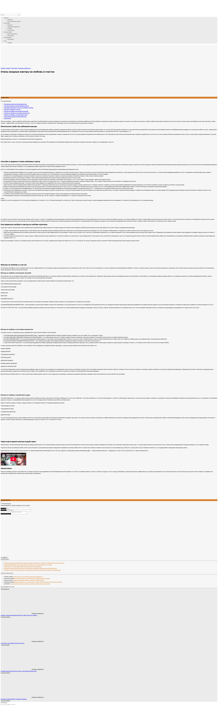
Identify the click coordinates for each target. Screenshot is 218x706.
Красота (6, 17)
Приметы (10, 25)
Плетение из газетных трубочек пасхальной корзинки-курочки (32, 578)
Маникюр (10, 19)
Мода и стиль (8, 32)
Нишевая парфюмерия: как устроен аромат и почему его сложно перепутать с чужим (28, 564)
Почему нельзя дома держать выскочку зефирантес (28, 576)
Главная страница (5, 68)
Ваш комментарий (6, 513)
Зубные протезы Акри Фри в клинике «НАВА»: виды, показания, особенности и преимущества (30, 568)
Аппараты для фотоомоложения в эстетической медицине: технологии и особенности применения (32, 570)
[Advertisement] (52, 487)
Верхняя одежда (12, 33)
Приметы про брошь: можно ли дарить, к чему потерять (28, 580)
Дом (5, 41)
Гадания (9, 28)
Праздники (10, 39)
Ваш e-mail (3, 510)
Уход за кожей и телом (13, 21)
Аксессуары (10, 35)
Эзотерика (7, 23)
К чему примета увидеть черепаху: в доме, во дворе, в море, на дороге (30, 583)
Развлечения (7, 37)
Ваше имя (3, 508)
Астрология (10, 30)
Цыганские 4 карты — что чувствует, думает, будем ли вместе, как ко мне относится (38, 582)
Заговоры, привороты (13, 26)
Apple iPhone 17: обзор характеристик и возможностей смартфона (22, 566)
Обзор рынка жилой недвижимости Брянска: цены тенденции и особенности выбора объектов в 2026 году (34, 563)
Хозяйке (9, 42)
